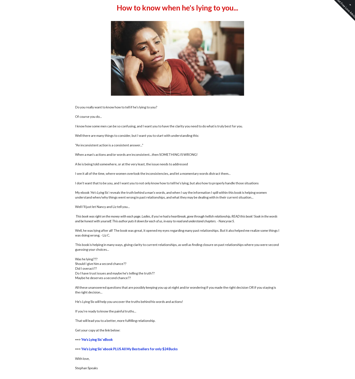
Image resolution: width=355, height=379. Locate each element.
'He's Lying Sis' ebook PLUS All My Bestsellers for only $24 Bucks (129, 349)
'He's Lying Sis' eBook (97, 340)
